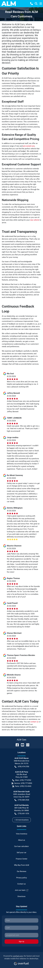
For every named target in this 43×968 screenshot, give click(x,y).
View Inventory (21, 834)
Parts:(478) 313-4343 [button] (23, 786)
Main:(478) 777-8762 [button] (23, 780)
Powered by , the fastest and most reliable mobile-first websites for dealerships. (21, 957)
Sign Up (21, 941)
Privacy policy (21, 878)
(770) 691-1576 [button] (23, 814)
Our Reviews (21, 871)
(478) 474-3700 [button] (23, 767)
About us (21, 840)
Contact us (21, 884)
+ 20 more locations (22, 820)
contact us (34, 722)
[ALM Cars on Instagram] (26, 744)
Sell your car (21, 853)
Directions (21, 896)
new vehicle (34, 220)
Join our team (20, 890)
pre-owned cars (29, 146)
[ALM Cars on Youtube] (21, 744)
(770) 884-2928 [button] (23, 800)
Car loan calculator (21, 846)
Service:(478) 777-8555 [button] (23, 783)
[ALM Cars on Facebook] (16, 744)
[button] (31, 3)
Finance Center (21, 859)
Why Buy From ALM (21, 865)
